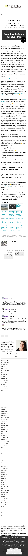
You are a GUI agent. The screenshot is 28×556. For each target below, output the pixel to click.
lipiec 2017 (3, 472)
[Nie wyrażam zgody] (26, 546)
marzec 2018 (4, 456)
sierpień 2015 (4, 519)
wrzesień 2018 (4, 443)
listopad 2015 (4, 512)
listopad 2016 (4, 488)
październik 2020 (5, 392)
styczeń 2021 (4, 386)
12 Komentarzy (22, 27)
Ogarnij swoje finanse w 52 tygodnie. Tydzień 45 (4, 228)
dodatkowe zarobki (16, 235)
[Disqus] (14, 278)
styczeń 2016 (4, 508)
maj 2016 (3, 500)
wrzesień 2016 (4, 492)
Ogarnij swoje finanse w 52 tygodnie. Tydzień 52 (12, 213)
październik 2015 (5, 515)
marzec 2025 (4, 368)
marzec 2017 (4, 480)
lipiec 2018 (3, 447)
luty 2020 (3, 409)
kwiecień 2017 (4, 478)
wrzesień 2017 (4, 468)
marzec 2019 (4, 431)
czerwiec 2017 (4, 474)
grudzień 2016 (4, 486)
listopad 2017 (4, 464)
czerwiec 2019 (4, 425)
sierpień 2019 (4, 421)
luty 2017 (3, 482)
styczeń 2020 (4, 411)
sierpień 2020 (4, 397)
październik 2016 (5, 490)
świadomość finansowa (14, 236)
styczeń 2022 (4, 374)
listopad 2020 (4, 390)
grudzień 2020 (4, 388)
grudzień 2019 (4, 413)
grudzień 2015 (4, 510)
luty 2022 (3, 372)
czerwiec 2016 (4, 498)
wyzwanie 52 (23, 236)
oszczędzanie (4, 236)
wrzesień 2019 (4, 419)
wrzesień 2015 (4, 517)
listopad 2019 (4, 415)
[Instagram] (6, 336)
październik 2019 (5, 417)
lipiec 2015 (3, 521)
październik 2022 (5, 370)
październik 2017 (5, 466)
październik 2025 (5, 362)
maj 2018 (3, 451)
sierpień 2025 (4, 366)
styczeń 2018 (4, 460)
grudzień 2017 (4, 462)
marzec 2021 (4, 382)
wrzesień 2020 (4, 394)
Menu (3, 15)
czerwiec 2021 (4, 380)
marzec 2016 (4, 504)
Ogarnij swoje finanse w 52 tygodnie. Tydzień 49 (19, 213)
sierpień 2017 (4, 470)
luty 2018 (3, 458)
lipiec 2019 (3, 423)
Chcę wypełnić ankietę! (14, 78)
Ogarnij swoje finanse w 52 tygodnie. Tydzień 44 (12, 228)
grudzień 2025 (4, 360)
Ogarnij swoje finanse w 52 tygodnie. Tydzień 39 (19, 228)
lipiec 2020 (3, 399)
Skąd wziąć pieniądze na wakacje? (4, 213)
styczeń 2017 (4, 484)
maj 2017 (3, 476)
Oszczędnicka (13, 27)
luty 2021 (3, 384)
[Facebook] (2, 336)
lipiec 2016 (3, 496)
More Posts (12, 243)
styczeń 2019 (4, 435)
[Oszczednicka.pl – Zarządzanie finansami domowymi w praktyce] (14, 6)
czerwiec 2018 (4, 449)
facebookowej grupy (6, 185)
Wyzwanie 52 (6, 235)
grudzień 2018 (4, 437)
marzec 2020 (4, 407)
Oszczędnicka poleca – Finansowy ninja (19, 253)
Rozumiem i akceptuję (14, 550)
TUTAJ (15, 353)
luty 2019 (3, 433)
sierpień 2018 (4, 445)
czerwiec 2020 (4, 401)
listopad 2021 (4, 378)
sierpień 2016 (4, 494)
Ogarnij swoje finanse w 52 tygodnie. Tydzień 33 (8, 256)
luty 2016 (3, 506)
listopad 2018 (4, 439)
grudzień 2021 (4, 376)
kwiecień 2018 (4, 453)
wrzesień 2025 (4, 364)
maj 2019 (3, 427)
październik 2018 (5, 441)
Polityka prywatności (14, 553)
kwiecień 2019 (4, 429)
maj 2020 (3, 403)
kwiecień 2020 (4, 405)
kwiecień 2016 (4, 502)
